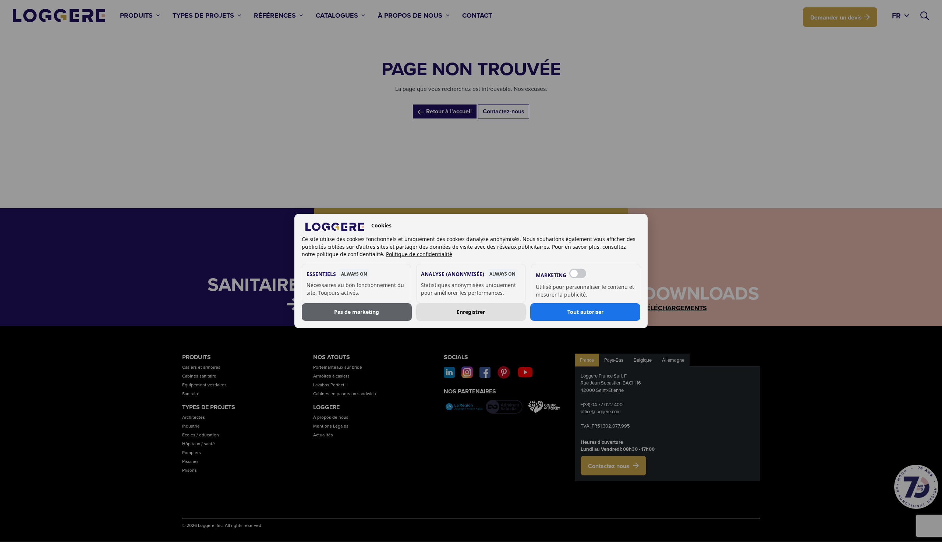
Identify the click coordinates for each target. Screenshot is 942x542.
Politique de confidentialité (419, 254)
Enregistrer (471, 311)
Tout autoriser (585, 311)
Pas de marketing (356, 311)
